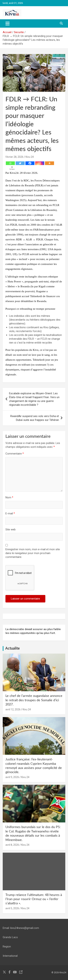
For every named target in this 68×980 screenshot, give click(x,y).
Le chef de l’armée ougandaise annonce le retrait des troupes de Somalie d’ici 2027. (33, 700)
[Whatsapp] (10, 163)
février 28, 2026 (14, 156)
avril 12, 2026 (12, 709)
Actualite (12, 648)
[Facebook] (29, 163)
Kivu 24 (30, 156)
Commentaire (14, 453)
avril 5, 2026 (12, 908)
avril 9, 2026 (12, 777)
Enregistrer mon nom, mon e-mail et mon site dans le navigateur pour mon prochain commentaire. (32, 553)
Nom (9, 497)
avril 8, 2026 (12, 844)
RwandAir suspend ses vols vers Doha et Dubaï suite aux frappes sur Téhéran (34, 418)
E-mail (10, 513)
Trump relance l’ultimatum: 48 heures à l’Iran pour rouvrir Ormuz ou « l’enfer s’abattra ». (33, 899)
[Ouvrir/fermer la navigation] (7, 23)
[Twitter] (20, 163)
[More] (49, 163)
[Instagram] (39, 163)
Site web (10, 529)
